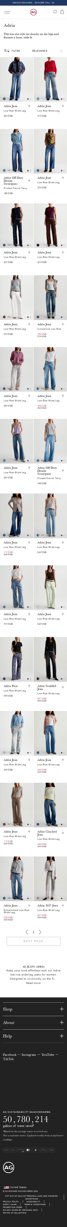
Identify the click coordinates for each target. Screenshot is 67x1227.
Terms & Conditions (35, 1204)
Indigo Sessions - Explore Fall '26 (33, 2)
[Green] (37, 606)
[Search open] (55, 12)
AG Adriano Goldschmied (19, 1191)
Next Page (33, 941)
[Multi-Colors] (4, 606)
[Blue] (4, 98)
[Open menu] (7, 12)
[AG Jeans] (33, 12)
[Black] (37, 678)
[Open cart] (62, 12)
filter (16, 51)
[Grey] (37, 898)
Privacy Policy (11, 1202)
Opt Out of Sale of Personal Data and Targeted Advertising (31, 1197)
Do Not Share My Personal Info (20, 1210)
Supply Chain (10, 1204)
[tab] (28, 99)
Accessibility (33, 1202)
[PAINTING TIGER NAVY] (4, 678)
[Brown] (37, 245)
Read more (33, 983)
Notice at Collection (14, 1213)
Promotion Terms (12, 1207)
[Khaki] (4, 316)
